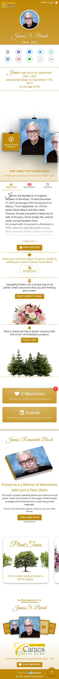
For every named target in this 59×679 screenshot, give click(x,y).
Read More (29, 241)
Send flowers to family (29, 296)
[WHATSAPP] (51, 52)
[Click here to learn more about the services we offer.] (29, 649)
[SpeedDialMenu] (52, 671)
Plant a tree (29, 340)
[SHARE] (40, 59)
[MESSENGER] (29, 52)
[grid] (29, 141)
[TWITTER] (40, 52)
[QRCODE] (8, 52)
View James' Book (29, 517)
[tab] (11, 185)
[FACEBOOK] (19, 52)
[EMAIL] (19, 59)
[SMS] (29, 59)
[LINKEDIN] (8, 59)
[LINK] (51, 59)
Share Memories (31, 664)
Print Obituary (31, 247)
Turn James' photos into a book (29, 171)
